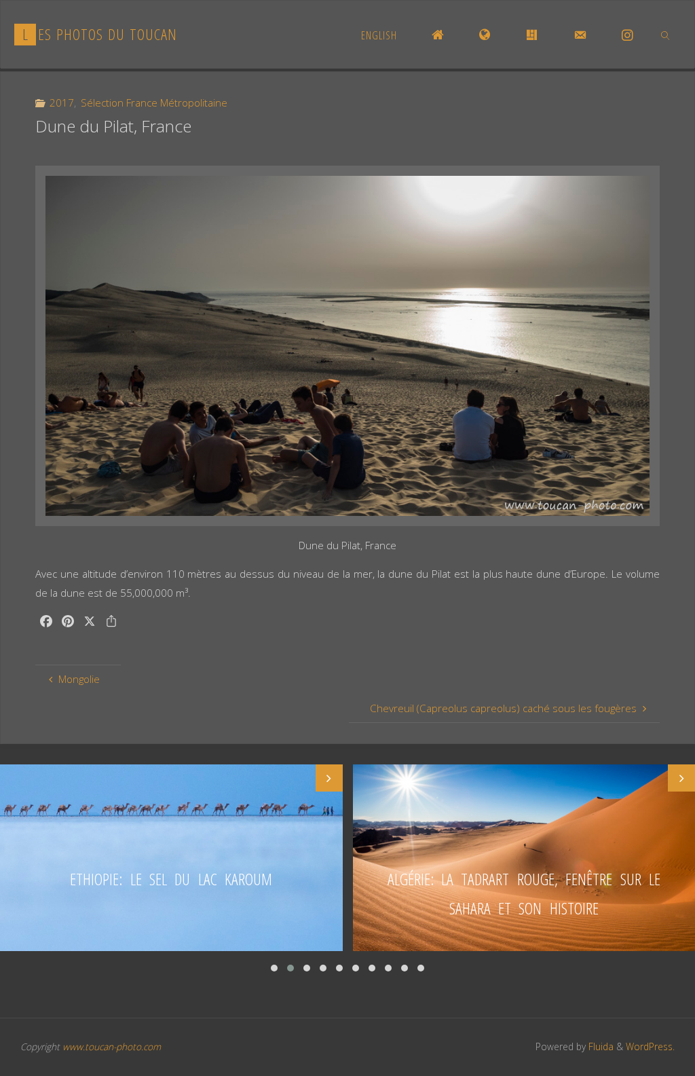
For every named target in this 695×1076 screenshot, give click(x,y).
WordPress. (650, 1046)
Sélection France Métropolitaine (154, 102)
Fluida (600, 1046)
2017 (62, 102)
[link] (666, 35)
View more (171, 857)
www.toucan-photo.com (111, 1046)
